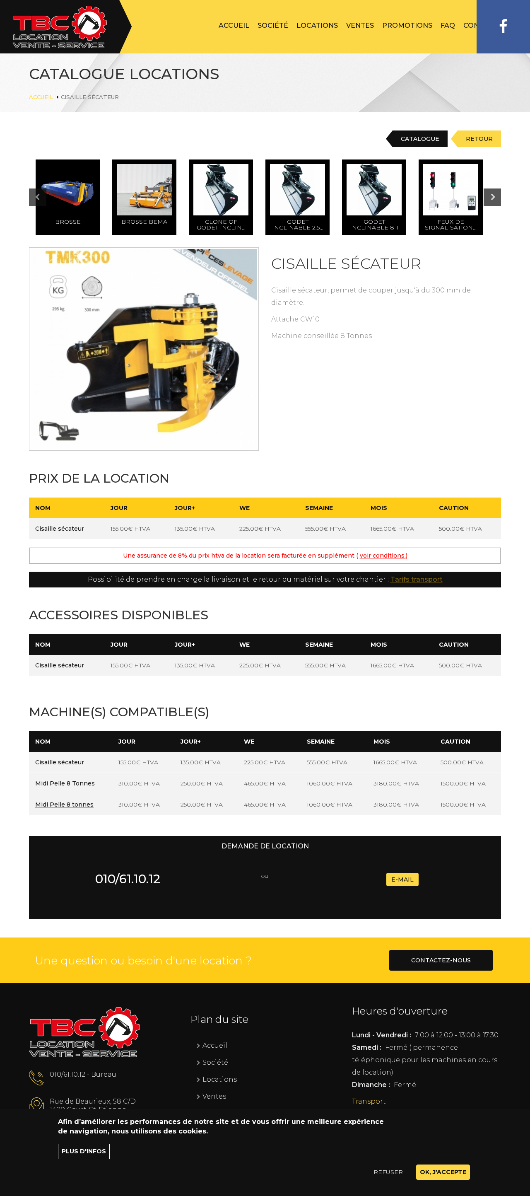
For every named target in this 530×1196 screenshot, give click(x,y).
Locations (317, 25)
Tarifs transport (416, 579)
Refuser (388, 1172)
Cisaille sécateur (59, 665)
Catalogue (420, 139)
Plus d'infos (84, 1151)
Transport (369, 1101)
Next (492, 197)
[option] (74, 197)
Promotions (407, 25)
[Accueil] (66, 26)
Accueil (234, 25)
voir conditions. (383, 555)
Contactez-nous (441, 960)
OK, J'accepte (443, 1172)
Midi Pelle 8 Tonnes (65, 783)
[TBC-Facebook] (503, 26)
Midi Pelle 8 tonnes (64, 804)
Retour (479, 139)
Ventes (360, 25)
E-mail (402, 879)
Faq (448, 25)
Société (273, 25)
